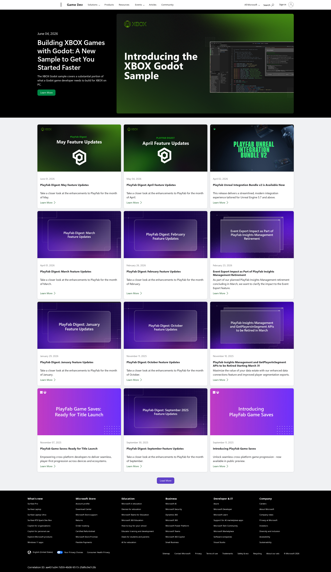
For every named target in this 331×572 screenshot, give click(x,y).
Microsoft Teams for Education (135, 514)
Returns (79, 520)
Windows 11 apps (35, 542)
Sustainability (265, 542)
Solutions (92, 4)
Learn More (46, 92)
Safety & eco (243, 553)
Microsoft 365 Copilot (175, 536)
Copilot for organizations (39, 525)
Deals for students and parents (135, 536)
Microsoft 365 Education (132, 520)
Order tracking (82, 525)
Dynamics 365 (172, 514)
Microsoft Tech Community (226, 525)
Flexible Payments (84, 542)
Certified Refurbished (85, 531)
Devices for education (131, 509)
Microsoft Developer (223, 509)
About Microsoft (266, 509)
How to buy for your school (134, 525)
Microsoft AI (171, 503)
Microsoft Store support (86, 514)
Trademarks (227, 553)
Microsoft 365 (172, 520)
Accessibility (264, 536)
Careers (262, 503)
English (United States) (43, 552)
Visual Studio (219, 542)
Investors (263, 525)
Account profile (82, 503)
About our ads (272, 553)
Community (167, 4)
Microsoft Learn (221, 514)
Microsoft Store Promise (87, 536)
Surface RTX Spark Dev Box (40, 520)
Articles (152, 4)
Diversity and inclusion (269, 531)
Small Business (172, 542)
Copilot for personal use (38, 531)
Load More (165, 480)
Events (138, 4)
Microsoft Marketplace (224, 531)
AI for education (129, 542)
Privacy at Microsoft (268, 520)
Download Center (84, 509)
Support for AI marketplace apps (228, 520)
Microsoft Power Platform (177, 525)
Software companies (223, 536)
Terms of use (212, 553)
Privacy (198, 553)
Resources (124, 4)
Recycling (257, 553)
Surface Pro (33, 503)
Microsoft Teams (173, 531)
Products (109, 4)
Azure (216, 503)
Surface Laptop (34, 509)
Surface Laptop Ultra (37, 514)
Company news (266, 514)
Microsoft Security (174, 509)
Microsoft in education (132, 503)
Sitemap (166, 553)
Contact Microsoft (182, 553)
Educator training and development (138, 531)
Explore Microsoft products (40, 536)
